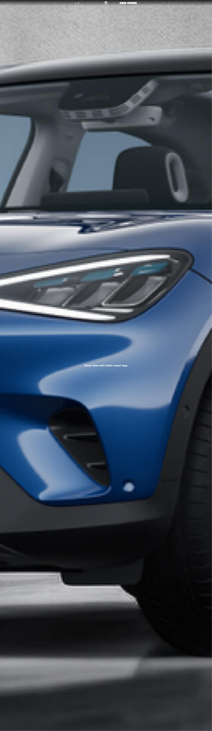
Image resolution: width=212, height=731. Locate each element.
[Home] (78, 2)
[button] (76, 3)
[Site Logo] (106, 3)
